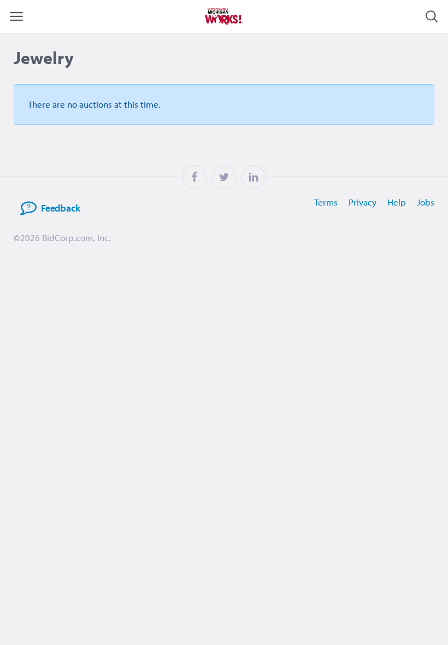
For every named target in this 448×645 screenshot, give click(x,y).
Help (396, 202)
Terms (326, 202)
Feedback (60, 208)
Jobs (425, 202)
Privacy (362, 202)
